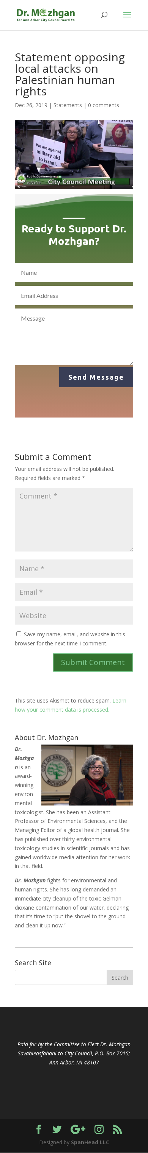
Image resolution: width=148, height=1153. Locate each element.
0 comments (103, 105)
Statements (68, 105)
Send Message (96, 377)
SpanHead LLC (90, 1142)
